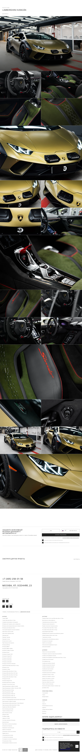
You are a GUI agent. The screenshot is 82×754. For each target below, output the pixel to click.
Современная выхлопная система (49, 622)
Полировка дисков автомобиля (48, 672)
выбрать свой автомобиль (61, 724)
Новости (44, 703)
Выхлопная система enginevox (48, 620)
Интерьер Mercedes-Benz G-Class (9, 671)
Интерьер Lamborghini (7, 657)
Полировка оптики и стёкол (48, 674)
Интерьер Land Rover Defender (8, 663)
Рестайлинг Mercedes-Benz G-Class (49, 629)
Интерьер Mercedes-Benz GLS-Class (10, 674)
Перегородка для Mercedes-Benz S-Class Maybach (13, 703)
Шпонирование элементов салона (9, 742)
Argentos (44, 707)
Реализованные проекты (47, 705)
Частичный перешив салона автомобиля (10, 629)
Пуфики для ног (5, 733)
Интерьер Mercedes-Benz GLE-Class (10, 673)
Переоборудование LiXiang (8, 690)
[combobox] (64, 530)
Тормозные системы (46, 637)
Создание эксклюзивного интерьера (10, 622)
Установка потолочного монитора (9, 739)
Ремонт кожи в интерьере (47, 683)
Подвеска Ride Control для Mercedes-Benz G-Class (52, 618)
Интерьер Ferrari (5, 652)
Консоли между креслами (7, 708)
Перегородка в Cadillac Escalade (9, 701)
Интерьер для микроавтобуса (8, 627)
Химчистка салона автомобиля (48, 651)
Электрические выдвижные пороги (49, 644)
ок (78, 732)
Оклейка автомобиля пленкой (48, 663)
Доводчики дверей (46, 646)
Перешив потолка (6, 639)
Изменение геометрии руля (8, 727)
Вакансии (44, 713)
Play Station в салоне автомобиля (9, 723)
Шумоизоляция (5, 722)
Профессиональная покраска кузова (50, 625)
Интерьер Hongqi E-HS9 (7, 654)
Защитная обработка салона (48, 682)
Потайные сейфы (5, 716)
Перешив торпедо (6, 637)
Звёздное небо (5, 714)
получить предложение (60, 534)
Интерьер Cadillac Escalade (8, 650)
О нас (43, 701)
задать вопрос (61, 720)
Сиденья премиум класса (7, 710)
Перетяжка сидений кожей (8, 633)
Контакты (44, 711)
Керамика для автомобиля (47, 680)
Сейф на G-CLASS (6, 718)
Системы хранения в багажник (8, 720)
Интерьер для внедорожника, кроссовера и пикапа (13, 625)
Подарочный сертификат (47, 709)
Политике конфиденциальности (65, 749)
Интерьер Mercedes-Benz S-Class (9, 676)
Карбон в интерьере (6, 729)
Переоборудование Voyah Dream (9, 697)
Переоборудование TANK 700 (8, 695)
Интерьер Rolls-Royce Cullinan (8, 682)
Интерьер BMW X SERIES (7, 648)
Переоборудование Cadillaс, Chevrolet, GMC (11, 688)
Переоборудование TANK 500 (8, 693)
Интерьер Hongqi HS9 (7, 656)
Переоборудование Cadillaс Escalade (10, 686)
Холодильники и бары (6, 740)
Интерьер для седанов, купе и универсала (11, 624)
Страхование (45, 692)
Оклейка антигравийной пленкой (49, 655)
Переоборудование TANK (7, 691)
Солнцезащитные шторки (7, 735)
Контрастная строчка (6, 641)
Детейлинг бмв (45, 687)
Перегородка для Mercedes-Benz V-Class (11, 705)
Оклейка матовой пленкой (47, 668)
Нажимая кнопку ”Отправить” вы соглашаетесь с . (61, 537)
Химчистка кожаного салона (48, 678)
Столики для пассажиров (7, 737)
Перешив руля (5, 635)
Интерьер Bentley (6, 644)
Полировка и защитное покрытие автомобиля (52, 653)
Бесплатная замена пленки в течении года (51, 685)
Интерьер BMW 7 (6, 646)
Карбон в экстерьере (46, 642)
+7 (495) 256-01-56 (12, 579)
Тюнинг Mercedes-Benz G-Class (9, 620)
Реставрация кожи (46, 661)
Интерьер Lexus (5, 667)
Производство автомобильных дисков (50, 639)
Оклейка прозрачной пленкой (48, 665)
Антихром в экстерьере (47, 641)
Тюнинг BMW (5, 618)
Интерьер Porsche (6, 678)
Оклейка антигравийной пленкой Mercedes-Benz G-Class (54, 657)
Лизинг (43, 694)
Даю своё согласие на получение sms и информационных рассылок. (57, 542)
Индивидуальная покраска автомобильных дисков (52, 633)
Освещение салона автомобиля (9, 731)
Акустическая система (7, 712)
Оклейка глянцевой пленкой (48, 666)
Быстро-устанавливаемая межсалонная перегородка (13, 699)
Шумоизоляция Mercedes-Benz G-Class (10, 665)
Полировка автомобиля (47, 670)
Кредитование (45, 696)
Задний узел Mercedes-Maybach (9, 706)
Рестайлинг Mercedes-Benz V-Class (49, 627)
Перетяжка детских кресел (8, 642)
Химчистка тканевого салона (48, 676)
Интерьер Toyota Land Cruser (8, 684)
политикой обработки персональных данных (70, 537)
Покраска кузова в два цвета (48, 624)
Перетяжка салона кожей (7, 631)
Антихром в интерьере (7, 725)
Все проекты (77, 559)
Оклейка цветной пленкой (47, 659)
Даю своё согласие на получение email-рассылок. (53, 540)
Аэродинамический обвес (47, 631)
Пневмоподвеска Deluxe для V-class (49, 635)
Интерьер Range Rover (7, 680)
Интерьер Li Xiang (6, 669)
